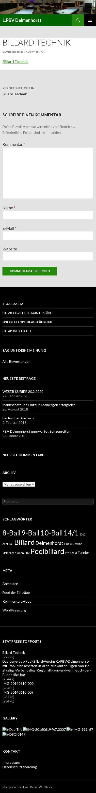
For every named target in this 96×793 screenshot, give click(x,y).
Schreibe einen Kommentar (23, 51)
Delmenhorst (49, 543)
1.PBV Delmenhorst (22, 20)
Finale (68, 543)
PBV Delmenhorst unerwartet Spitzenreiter (36, 431)
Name (8, 207)
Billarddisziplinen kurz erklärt (26, 313)
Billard (24, 542)
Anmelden (10, 583)
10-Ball (51, 532)
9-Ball (30, 532)
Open (20, 552)
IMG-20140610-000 (17, 683)
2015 (82, 534)
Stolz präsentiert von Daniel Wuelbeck (27, 787)
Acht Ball (7, 543)
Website (9, 248)
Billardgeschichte (17, 331)
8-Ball (11, 532)
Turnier (83, 552)
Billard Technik (15, 61)
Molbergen (9, 552)
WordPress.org (14, 610)
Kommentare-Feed (17, 601)
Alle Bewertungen (16, 361)
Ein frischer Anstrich (18, 418)
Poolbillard (47, 551)
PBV (27, 552)
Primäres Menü (90, 20)
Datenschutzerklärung (19, 767)
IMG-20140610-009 (17, 692)
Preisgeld (71, 552)
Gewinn (77, 543)
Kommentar (13, 144)
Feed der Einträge (16, 592)
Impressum (11, 762)
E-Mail (9, 228)
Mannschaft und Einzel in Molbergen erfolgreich (39, 405)
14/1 (71, 532)
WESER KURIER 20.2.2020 (22, 391)
